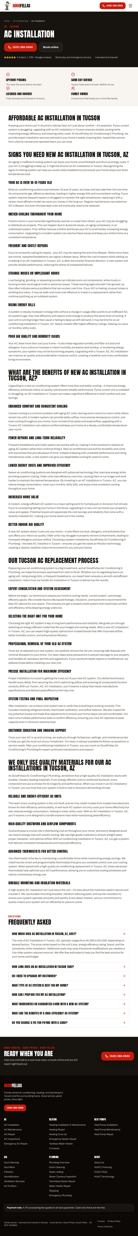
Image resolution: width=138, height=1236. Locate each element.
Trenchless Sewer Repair (62, 1181)
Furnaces (54, 1148)
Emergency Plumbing (60, 1195)
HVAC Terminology (104, 1176)
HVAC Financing (103, 1167)
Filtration (8, 1172)
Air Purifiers (10, 1186)
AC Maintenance (13, 1129)
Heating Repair (57, 1129)
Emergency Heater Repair (63, 1139)
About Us (99, 1162)
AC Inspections (12, 1139)
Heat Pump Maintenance (107, 1129)
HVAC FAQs (100, 1172)
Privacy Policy (114, 1221)
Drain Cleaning (57, 1167)
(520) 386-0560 (22, 47)
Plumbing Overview (59, 1162)
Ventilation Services (14, 1181)
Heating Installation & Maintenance (67, 1125)
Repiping (54, 1190)
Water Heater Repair (60, 1186)
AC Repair (9, 1134)
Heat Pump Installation (106, 1125)
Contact (101, 1221)
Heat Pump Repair (104, 1134)
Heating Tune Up (58, 1134)
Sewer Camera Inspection (62, 1176)
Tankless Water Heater (61, 1143)
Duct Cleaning (11, 1162)
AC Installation (11, 1125)
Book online (50, 47)
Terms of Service (105, 1226)
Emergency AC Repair (16, 1143)
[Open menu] (130, 5)
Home (7, 21)
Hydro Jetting (56, 1172)
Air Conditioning (20, 21)
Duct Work (9, 1167)
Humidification (11, 1176)
